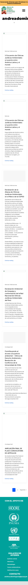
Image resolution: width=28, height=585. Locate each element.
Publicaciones (13, 51)
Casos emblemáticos (13, 567)
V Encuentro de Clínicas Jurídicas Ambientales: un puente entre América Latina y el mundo (14, 60)
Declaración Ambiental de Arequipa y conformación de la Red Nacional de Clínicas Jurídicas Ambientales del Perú (14, 294)
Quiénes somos (12, 558)
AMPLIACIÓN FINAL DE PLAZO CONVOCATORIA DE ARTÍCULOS (14, 450)
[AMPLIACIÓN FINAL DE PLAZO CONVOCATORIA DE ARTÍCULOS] (14, 413)
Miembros (10, 561)
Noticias (7, 51)
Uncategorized (9, 347)
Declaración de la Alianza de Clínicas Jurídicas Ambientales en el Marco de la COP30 (14, 193)
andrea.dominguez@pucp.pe (15, 576)
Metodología (11, 564)
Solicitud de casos (13, 570)
